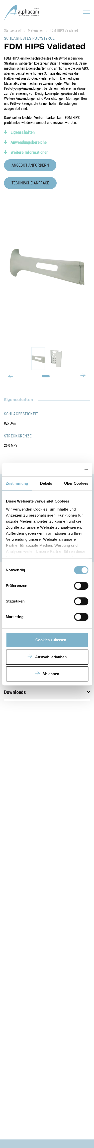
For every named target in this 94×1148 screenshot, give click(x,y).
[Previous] (11, 377)
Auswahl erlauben (51, 657)
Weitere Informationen (29, 152)
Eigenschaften (22, 132)
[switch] (81, 586)
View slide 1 (46, 376)
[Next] (83, 375)
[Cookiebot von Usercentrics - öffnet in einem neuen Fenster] (67, 469)
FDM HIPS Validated (64, 30)
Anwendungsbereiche (28, 142)
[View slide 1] (47, 358)
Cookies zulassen (50, 640)
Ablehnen (50, 674)
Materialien (36, 30)
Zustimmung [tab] (17, 483)
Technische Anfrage (30, 183)
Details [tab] (46, 483)
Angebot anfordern (30, 165)
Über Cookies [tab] (76, 483)
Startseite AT (13, 30)
